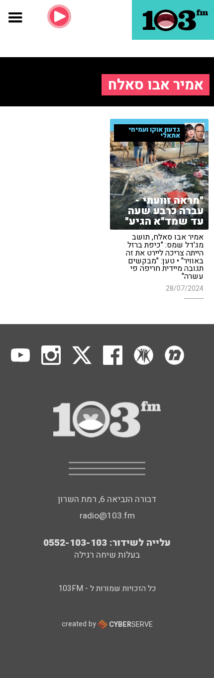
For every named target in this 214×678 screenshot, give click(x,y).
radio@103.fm (107, 515)
